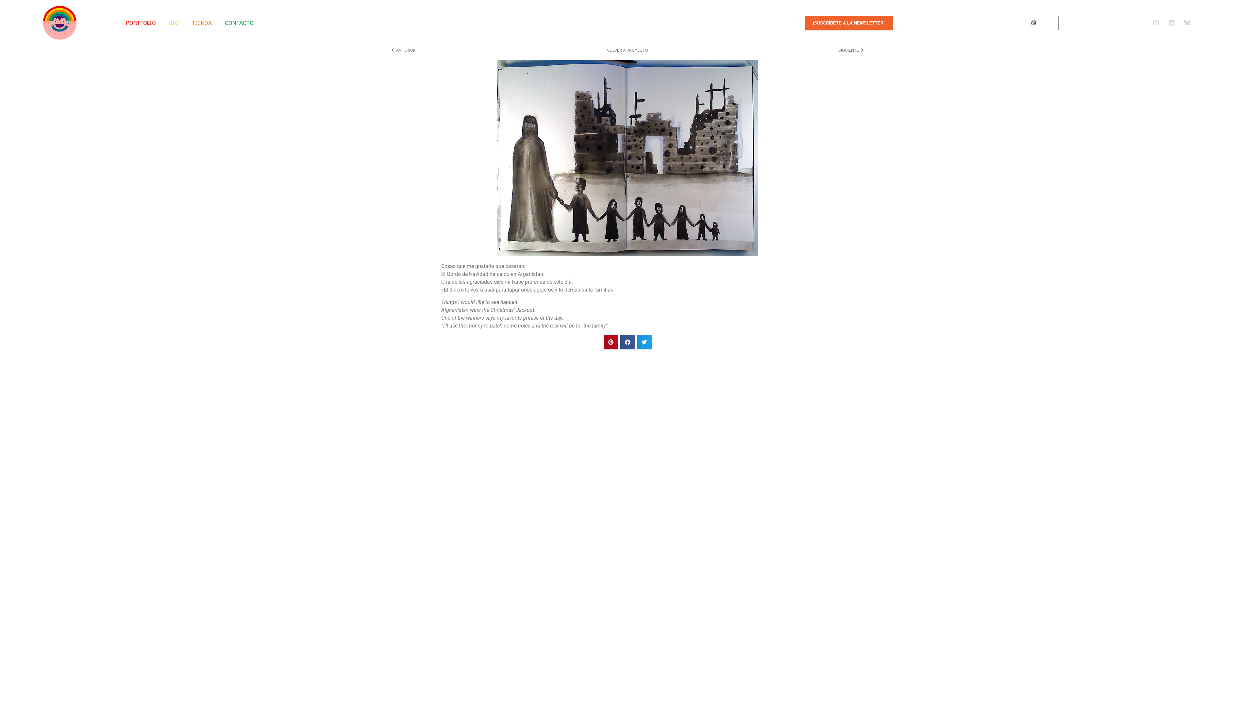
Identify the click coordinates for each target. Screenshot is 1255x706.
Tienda (202, 23)
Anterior (405, 50)
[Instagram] (1156, 23)
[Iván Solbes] (60, 23)
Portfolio (141, 23)
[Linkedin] (1172, 23)
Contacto (239, 23)
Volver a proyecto (627, 50)
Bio (174, 23)
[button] (611, 342)
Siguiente (849, 50)
